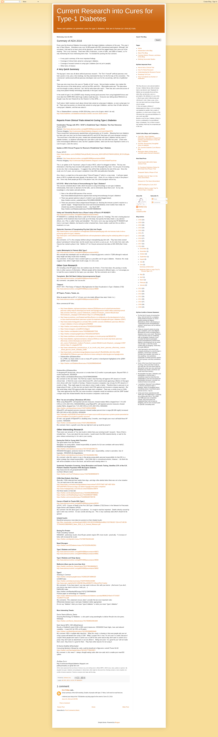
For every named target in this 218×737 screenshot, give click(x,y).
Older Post (125, 707)
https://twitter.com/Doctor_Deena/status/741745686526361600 (77, 621)
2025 (140, 222)
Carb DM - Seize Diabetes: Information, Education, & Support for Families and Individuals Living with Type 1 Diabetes (149, 139)
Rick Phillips (66, 690)
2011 (140, 299)
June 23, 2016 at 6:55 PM (70, 699)
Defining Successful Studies (146, 59)
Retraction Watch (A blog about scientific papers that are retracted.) (149, 152)
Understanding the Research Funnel (149, 72)
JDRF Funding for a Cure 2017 (147, 184)
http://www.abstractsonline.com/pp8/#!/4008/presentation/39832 (77, 568)
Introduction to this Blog (145, 50)
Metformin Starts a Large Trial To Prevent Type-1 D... (150, 270)
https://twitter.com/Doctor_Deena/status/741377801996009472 (77, 566)
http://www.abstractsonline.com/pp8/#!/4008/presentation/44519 (77, 252)
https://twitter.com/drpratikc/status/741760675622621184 (75, 539)
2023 (140, 228)
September (143, 256)
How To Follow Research (145, 70)
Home (93, 707)
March (142, 280)
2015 (140, 288)
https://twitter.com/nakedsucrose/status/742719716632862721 (77, 449)
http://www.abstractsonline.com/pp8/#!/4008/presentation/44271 (77, 278)
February (143, 282)
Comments (156, 202)
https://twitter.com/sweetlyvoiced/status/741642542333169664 (81, 326)
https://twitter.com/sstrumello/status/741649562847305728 (76, 497)
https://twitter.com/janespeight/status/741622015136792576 (80, 334)
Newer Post (60, 707)
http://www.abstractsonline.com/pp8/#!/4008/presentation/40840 (84, 158)
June (141, 264)
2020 (140, 236)
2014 (140, 291)
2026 (140, 220)
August (142, 259)
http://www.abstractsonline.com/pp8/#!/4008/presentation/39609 (77, 289)
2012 (140, 296)
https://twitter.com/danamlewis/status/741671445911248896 (76, 408)
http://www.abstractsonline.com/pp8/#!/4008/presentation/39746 (77, 299)
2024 (140, 225)
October (142, 254)
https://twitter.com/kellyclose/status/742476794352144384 (76, 581)
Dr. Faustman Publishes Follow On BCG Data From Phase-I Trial (148, 168)
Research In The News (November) (149, 181)
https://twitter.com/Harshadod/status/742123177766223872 (76, 650)
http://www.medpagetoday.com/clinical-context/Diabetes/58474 (77, 489)
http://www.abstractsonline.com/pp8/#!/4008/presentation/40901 (77, 554)
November (143, 251)
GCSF (72, 680)
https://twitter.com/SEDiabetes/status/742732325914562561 (76, 545)
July (141, 262)
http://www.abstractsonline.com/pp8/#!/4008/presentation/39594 (77, 560)
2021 (140, 233)
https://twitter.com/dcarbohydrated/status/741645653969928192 (77, 493)
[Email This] (76, 678)
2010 (140, 302)
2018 (140, 241)
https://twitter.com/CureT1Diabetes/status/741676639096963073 (78, 474)
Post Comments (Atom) (72, 710)
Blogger (117, 722)
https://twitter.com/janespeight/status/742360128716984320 (76, 577)
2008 (140, 307)
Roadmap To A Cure (144, 74)
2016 (140, 246)
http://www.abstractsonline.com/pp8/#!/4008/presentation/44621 (77, 214)
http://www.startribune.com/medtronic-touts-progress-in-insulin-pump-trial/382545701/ (88, 336)
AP (62, 680)
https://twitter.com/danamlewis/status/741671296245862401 (76, 423)
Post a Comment (65, 703)
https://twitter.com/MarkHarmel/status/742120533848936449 (76, 631)
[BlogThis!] (78, 678)
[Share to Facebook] (82, 678)
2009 (140, 304)
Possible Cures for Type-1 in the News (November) (148, 176)
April (141, 277)
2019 (140, 238)
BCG (68, 680)
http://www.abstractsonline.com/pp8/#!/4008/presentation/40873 (77, 552)
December (143, 248)
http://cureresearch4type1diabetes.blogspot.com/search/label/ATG (91, 131)
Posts (155, 199)
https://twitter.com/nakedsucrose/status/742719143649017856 (77, 455)
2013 (140, 294)
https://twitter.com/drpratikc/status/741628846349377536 (79, 331)
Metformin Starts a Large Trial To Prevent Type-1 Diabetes (148, 189)
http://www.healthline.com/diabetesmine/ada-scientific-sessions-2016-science (82, 113)
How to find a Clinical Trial (146, 67)
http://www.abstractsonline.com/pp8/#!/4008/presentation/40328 (84, 129)
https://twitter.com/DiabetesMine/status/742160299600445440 (81, 363)
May (141, 274)
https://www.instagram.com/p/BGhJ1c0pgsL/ (75, 329)
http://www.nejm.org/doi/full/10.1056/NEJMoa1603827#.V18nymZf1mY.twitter (82, 583)
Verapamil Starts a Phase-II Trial (148, 172)
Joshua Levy (143, 207)
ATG (65, 680)
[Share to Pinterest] (84, 678)
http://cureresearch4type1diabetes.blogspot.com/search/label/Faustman (92, 160)
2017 (140, 244)
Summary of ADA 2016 (147, 267)
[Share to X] (80, 678)
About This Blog (143, 53)
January (142, 285)
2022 (140, 230)
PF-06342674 (78, 680)
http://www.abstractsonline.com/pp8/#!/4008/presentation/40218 (77, 503)
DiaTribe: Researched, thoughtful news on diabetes (148, 144)
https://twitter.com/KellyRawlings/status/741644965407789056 (77, 495)
